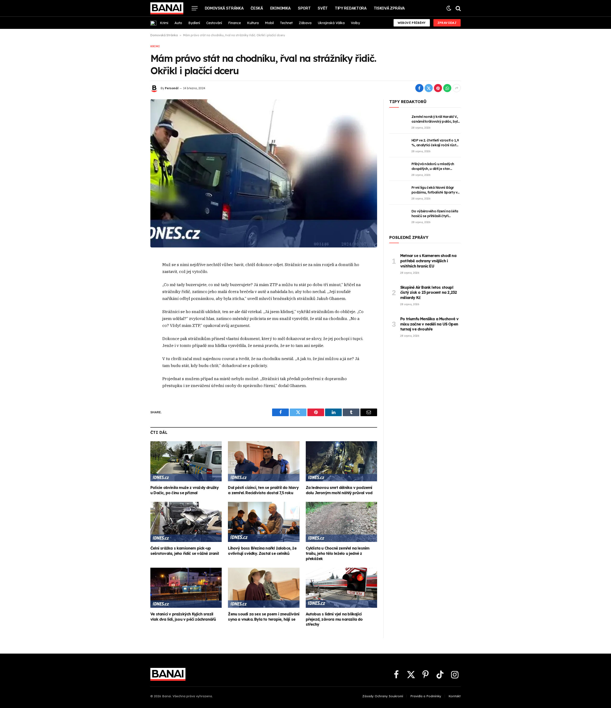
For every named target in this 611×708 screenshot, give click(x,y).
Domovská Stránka (224, 8)
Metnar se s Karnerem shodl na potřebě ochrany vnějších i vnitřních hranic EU (428, 260)
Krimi (164, 23)
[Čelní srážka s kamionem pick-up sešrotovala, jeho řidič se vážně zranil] (186, 522)
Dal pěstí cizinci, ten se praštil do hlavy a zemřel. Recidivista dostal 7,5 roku (263, 490)
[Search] (458, 8)
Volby (355, 23)
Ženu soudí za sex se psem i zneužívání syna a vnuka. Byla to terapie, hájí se (263, 617)
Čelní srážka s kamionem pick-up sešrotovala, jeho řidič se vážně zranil (184, 551)
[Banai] (166, 8)
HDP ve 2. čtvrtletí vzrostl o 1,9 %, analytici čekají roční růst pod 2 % (435, 142)
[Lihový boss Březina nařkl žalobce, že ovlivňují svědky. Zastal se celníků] (263, 522)
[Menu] (195, 8)
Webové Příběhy (412, 23)
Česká (257, 8)
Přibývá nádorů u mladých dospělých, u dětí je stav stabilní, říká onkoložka (432, 166)
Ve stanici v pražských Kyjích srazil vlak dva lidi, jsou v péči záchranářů (183, 617)
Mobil (269, 23)
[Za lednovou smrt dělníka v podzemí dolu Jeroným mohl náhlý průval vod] (341, 461)
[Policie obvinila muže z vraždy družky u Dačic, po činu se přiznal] (186, 461)
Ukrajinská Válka (331, 23)
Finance (234, 23)
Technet (286, 23)
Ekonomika (280, 8)
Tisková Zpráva (389, 8)
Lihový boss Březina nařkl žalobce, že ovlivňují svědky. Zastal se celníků (262, 551)
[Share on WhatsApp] (447, 88)
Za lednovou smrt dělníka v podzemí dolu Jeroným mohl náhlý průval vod (339, 490)
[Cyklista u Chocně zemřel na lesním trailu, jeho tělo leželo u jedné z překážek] (341, 522)
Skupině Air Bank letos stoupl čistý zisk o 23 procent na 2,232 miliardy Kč (428, 292)
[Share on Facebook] (419, 88)
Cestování (214, 23)
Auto (178, 23)
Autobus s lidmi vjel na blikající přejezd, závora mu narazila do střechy (334, 619)
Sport (304, 8)
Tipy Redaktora (351, 8)
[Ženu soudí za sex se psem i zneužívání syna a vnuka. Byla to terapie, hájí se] (263, 588)
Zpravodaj (447, 23)
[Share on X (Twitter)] (429, 88)
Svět (323, 8)
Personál (172, 88)
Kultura (253, 23)
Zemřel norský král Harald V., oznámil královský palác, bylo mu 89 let (435, 119)
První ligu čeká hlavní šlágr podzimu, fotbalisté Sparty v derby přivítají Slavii (434, 190)
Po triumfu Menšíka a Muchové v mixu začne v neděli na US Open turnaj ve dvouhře (429, 324)
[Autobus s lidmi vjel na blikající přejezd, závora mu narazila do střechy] (341, 588)
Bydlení (194, 23)
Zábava (305, 23)
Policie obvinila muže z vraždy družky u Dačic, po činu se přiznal (184, 490)
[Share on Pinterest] (438, 88)
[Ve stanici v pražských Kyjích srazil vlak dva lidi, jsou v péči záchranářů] (186, 588)
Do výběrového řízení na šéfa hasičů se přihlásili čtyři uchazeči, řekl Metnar (434, 213)
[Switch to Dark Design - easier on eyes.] (449, 8)
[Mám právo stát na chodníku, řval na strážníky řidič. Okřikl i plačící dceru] (263, 173)
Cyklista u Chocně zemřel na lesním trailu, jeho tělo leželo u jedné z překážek (337, 553)
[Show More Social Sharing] (457, 88)
